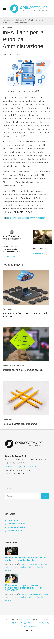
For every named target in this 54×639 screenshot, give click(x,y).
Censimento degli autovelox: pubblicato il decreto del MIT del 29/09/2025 (24, 588)
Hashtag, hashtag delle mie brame (20, 424)
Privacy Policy (43, 623)
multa (7, 567)
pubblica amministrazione (33, 218)
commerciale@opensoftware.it (20, 466)
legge (45, 564)
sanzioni (8, 570)
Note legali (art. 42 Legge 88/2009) (21, 623)
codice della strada (34, 564)
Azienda (7, 366)
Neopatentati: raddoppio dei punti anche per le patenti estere (25, 559)
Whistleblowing (17, 527)
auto (21, 564)
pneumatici (15, 567)
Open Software (26, 619)
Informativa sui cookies (28, 626)
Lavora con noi (16, 524)
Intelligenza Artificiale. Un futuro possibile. (23, 370)
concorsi (15, 218)
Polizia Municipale (35, 567)
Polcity (24, 567)
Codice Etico (15, 531)
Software (7, 27)
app (9, 218)
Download (13, 520)
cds (24, 564)
